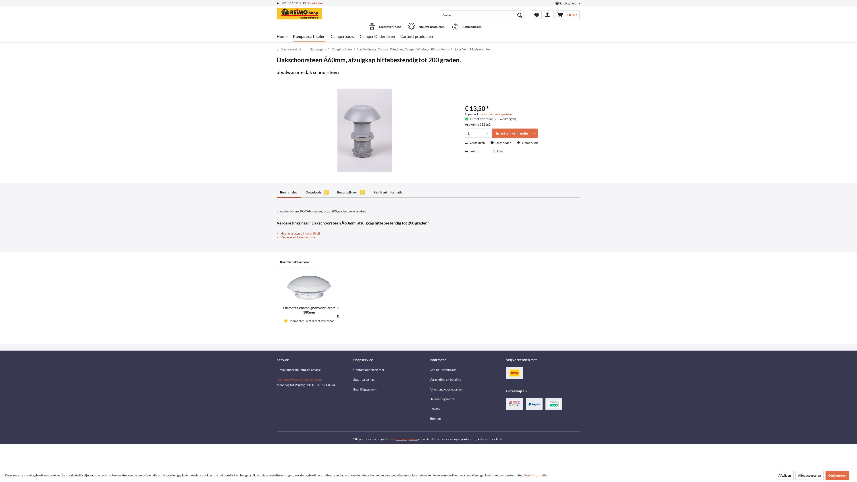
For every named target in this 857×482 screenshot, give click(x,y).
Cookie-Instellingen (443, 370)
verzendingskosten (407, 439)
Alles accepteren (809, 475)
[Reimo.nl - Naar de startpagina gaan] (314, 12)
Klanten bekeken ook (295, 262)
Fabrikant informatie (387, 192)
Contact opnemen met (368, 370)
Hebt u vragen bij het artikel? (300, 233)
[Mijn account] (548, 14)
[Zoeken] (519, 14)
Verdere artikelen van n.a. (298, 237)
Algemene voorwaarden (446, 389)
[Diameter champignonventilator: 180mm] (309, 287)
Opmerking (529, 143)
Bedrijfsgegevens (365, 389)
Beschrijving (288, 192)
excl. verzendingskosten (498, 114)
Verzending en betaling (445, 379)
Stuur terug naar (364, 379)
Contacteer (316, 3)
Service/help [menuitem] (568, 3)
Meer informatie (535, 475)
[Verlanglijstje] (537, 14)
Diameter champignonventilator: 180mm (309, 309)
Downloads (316, 192)
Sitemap (435, 418)
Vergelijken (477, 143)
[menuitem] (482, 14)
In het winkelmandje (512, 133)
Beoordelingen (350, 192)
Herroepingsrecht (442, 399)
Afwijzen (784, 475)
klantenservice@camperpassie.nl (299, 379)
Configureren (837, 475)
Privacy (435, 409)
